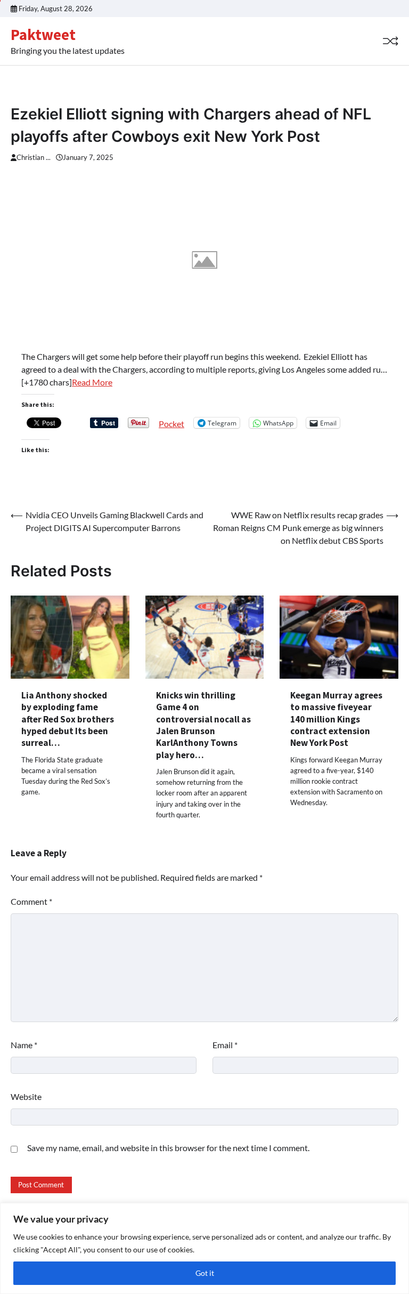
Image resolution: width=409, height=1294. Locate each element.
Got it (204, 1272)
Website (26, 1096)
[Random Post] (390, 41)
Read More (92, 382)
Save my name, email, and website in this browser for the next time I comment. (168, 1148)
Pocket (171, 424)
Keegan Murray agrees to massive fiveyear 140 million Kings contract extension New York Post (336, 719)
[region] (204, 1248)
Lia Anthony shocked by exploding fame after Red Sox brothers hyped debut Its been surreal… (67, 719)
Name (24, 1045)
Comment (31, 901)
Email (225, 1045)
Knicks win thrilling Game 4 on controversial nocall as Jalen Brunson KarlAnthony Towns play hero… (203, 725)
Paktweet (43, 34)
